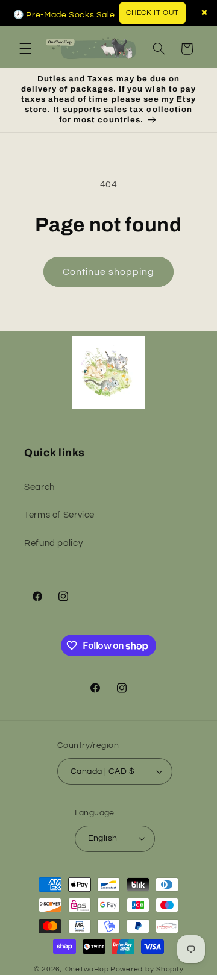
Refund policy (53, 543)
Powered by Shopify (146, 969)
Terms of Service (59, 514)
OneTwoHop (87, 969)
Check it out (152, 13)
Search (39, 487)
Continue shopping (109, 272)
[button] (25, 49)
